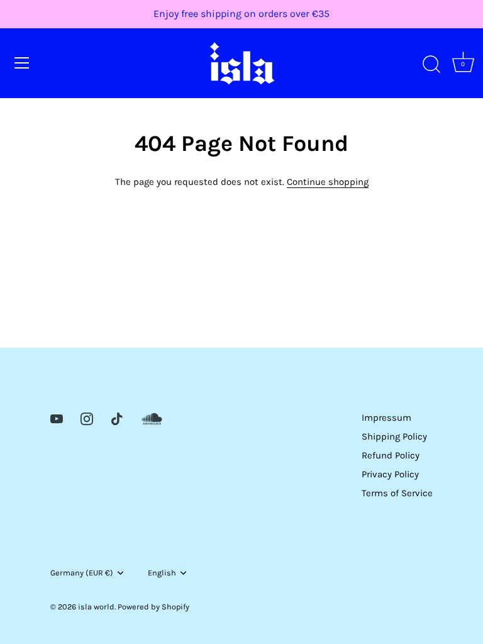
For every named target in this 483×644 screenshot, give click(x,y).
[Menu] (22, 63)
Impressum (386, 417)
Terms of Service (397, 493)
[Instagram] (86, 417)
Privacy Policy (390, 474)
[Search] (431, 65)
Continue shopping (328, 181)
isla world (96, 606)
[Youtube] (56, 417)
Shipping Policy (394, 436)
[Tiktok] (117, 417)
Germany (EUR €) (81, 572)
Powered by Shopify (153, 606)
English (162, 572)
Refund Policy (390, 455)
